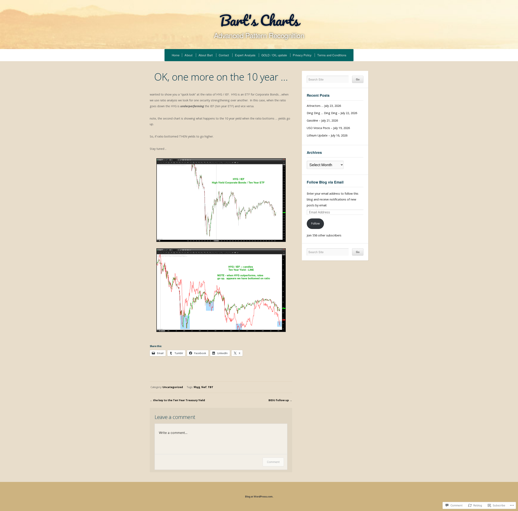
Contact (224, 55)
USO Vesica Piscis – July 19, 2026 (328, 128)
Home (176, 55)
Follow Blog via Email (325, 182)
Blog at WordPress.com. (259, 496)
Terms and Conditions (331, 55)
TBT (210, 387)
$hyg (197, 387)
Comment (273, 462)
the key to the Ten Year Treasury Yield (179, 400)
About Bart (205, 55)
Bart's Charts (259, 20)
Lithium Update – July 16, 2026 (327, 135)
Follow (315, 223)
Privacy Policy (302, 55)
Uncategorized (172, 387)
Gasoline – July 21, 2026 (322, 120)
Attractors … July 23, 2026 (324, 106)
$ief (204, 387)
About (188, 55)
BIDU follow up (279, 400)
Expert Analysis (245, 55)
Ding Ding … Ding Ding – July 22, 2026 (332, 113)
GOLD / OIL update (274, 55)
